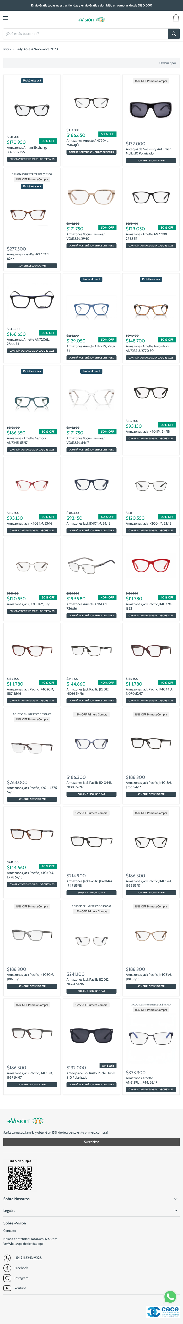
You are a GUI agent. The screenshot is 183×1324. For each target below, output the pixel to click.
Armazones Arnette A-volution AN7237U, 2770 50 (147, 348)
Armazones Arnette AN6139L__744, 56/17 (141, 1080)
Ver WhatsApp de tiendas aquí (23, 1244)
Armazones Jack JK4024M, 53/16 (29, 523)
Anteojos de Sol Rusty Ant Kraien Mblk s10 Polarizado (148, 151)
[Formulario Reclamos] (20, 1191)
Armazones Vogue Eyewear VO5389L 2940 (86, 236)
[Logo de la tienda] (91, 19)
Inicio (7, 49)
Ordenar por (167, 63)
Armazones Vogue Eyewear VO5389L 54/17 (86, 440)
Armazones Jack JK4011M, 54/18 (148, 432)
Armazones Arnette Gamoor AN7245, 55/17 (26, 440)
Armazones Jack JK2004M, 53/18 (148, 523)
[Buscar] (174, 34)
